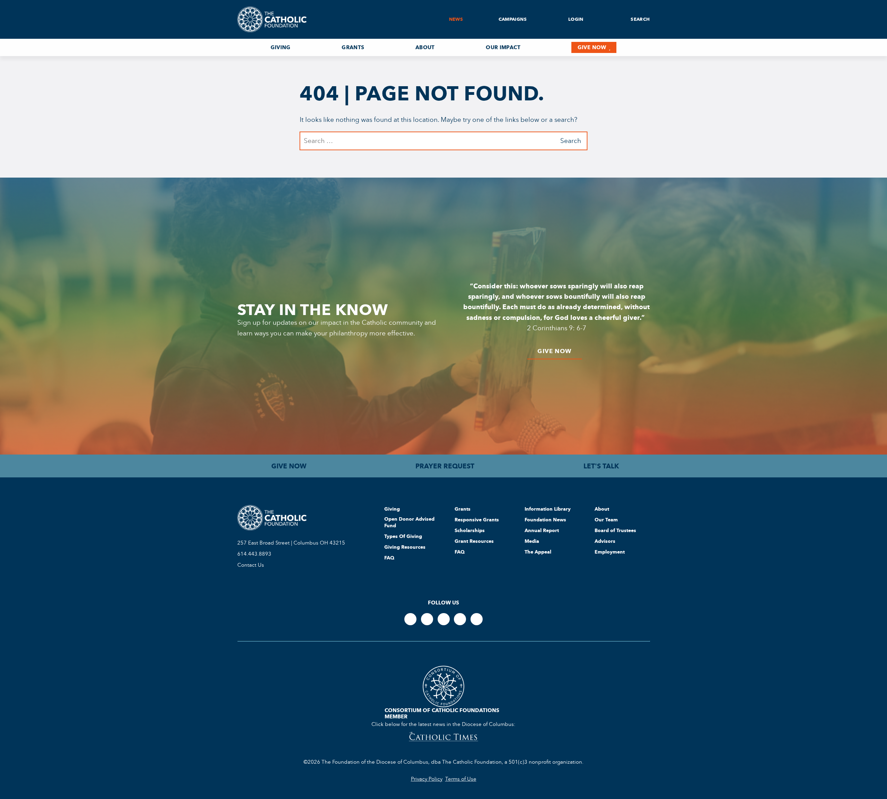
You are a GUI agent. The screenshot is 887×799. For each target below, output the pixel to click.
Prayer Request (444, 466)
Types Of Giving (403, 536)
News (456, 19)
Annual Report (542, 530)
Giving (281, 47)
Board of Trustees (615, 530)
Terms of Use (460, 779)
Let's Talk (601, 466)
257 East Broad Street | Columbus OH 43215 (291, 543)
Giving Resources (404, 547)
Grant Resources (474, 541)
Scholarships (470, 530)
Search (640, 19)
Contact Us (250, 565)
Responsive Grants (477, 520)
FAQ (389, 558)
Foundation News (545, 520)
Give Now (592, 47)
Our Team (606, 520)
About (425, 47)
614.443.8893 (254, 554)
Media (532, 541)
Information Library (548, 509)
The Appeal (538, 552)
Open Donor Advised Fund (409, 522)
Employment (610, 552)
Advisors (605, 541)
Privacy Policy (426, 779)
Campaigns (513, 19)
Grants (353, 47)
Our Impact (503, 47)
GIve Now (554, 351)
